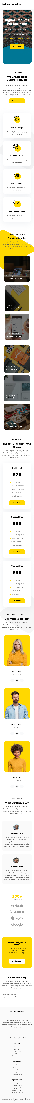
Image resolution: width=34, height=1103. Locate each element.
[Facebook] (10, 1037)
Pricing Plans (17, 1051)
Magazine (17, 1072)
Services (17, 1047)
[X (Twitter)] (14, 1037)
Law (17, 1069)
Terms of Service (17, 1092)
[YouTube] (24, 1037)
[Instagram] (22, 680)
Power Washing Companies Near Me (17, 38)
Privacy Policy (17, 1056)
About (17, 1083)
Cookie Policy (17, 1085)
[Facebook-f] (12, 680)
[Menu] (31, 4)
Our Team (17, 1049)
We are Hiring (17, 1053)
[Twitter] (17, 680)
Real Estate (17, 1067)
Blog (17, 1065)
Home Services (17, 1074)
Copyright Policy (17, 1088)
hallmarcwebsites (11, 4)
